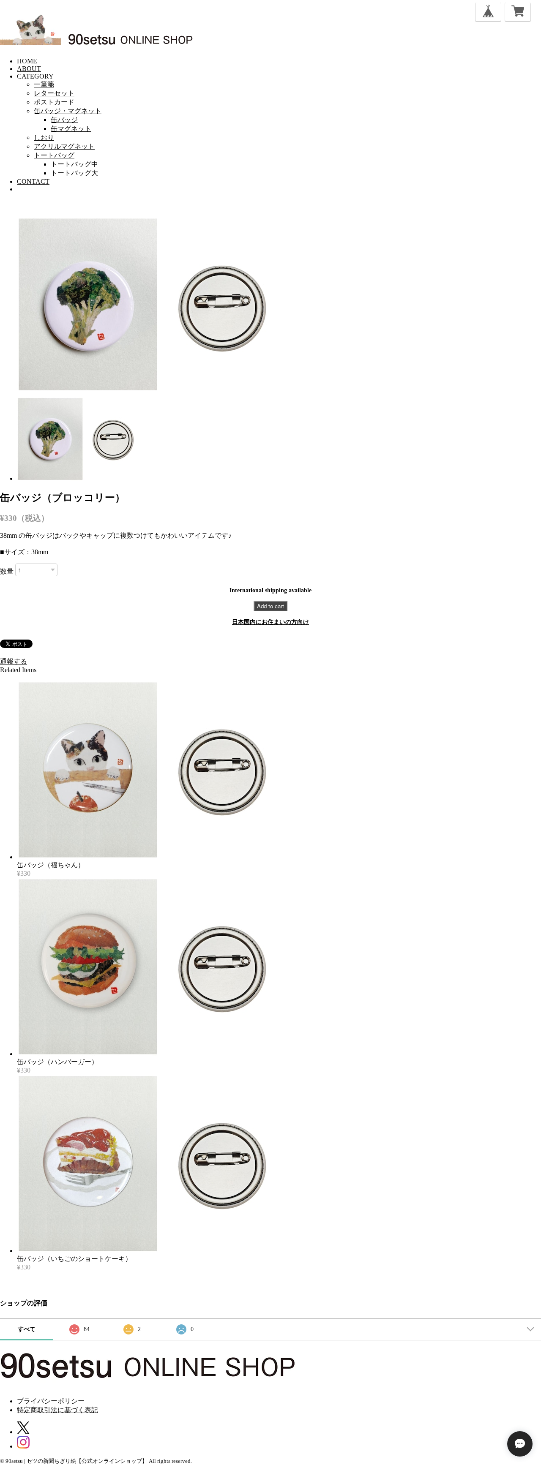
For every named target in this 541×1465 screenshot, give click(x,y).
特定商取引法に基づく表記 (57, 1409)
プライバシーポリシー (51, 1401)
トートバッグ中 (74, 164)
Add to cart (270, 606)
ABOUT (29, 68)
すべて (27, 1329)
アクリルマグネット (64, 146)
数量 (7, 571)
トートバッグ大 (74, 173)
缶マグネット (71, 128)
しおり (44, 137)
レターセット (54, 93)
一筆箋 (44, 84)
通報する (13, 661)
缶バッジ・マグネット (67, 110)
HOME (27, 61)
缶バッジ (64, 119)
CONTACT (33, 181)
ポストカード (54, 102)
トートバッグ (54, 155)
